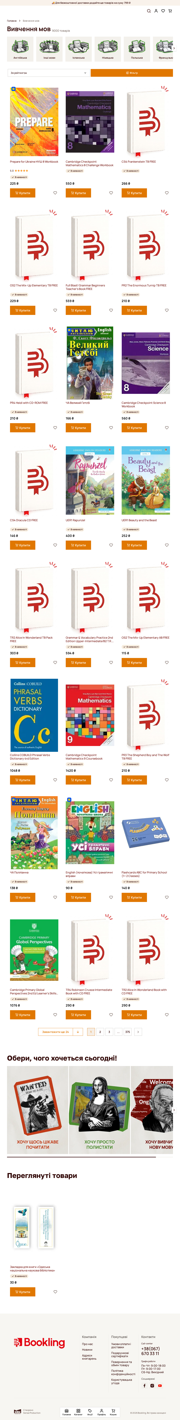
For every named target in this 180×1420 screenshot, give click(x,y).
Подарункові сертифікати (120, 1354)
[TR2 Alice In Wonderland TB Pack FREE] (34, 597)
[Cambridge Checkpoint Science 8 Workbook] (146, 363)
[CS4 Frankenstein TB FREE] (146, 121)
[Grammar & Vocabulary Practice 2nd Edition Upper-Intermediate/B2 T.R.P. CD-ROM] (90, 597)
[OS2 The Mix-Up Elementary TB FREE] (34, 245)
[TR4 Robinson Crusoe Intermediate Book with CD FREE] (90, 950)
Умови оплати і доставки (121, 1345)
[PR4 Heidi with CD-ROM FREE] (34, 363)
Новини (87, 1349)
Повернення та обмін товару (121, 1363)
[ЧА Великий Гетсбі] (90, 363)
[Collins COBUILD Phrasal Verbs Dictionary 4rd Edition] (34, 715)
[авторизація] (156, 11)
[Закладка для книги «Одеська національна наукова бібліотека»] (34, 1227)
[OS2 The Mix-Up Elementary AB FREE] (146, 597)
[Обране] (163, 11)
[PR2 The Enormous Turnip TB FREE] (146, 245)
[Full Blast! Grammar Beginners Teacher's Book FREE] (90, 245)
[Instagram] (152, 1386)
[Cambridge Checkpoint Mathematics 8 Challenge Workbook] (90, 121)
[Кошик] (170, 11)
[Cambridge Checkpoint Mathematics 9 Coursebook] (90, 715)
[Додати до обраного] (55, 193)
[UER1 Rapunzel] (90, 480)
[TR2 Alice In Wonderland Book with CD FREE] (146, 950)
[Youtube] (160, 1386)
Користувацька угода (121, 1381)
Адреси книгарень (89, 1357)
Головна (12, 20)
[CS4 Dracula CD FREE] (34, 480)
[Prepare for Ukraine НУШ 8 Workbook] (34, 121)
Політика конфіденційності (123, 1372)
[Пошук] (149, 11)
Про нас (87, 1344)
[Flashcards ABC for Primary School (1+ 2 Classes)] (146, 832)
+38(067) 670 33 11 (150, 1351)
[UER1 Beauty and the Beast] (146, 480)
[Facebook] (144, 1386)
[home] (19, 21)
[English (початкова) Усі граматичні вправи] (90, 832)
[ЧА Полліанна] (34, 832)
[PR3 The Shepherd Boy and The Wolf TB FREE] (146, 715)
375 (127, 1032)
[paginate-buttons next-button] (138, 1032)
